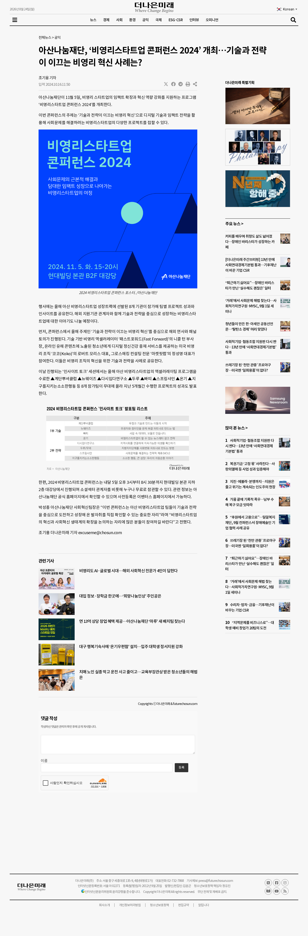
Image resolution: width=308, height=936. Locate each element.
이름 (44, 760)
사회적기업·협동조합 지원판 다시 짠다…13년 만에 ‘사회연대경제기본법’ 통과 (250, 347)
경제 (106, 20)
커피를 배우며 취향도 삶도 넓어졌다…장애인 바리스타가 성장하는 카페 (250, 241)
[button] (166, 84)
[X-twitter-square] (268, 882)
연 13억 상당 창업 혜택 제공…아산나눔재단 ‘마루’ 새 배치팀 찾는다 (132, 621)
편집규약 (183, 905)
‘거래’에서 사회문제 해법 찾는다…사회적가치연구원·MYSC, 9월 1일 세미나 (250, 306)
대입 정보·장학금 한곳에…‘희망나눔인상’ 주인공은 (120, 596)
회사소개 (104, 905)
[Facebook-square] (276, 882)
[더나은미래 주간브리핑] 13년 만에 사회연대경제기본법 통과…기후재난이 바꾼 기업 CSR (250, 265)
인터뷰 (194, 20)
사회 (119, 20)
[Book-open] (268, 891)
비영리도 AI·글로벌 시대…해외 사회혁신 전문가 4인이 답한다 (128, 570)
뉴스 (93, 20)
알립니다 (203, 905)
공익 (145, 20)
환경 (132, 20)
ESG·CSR (175, 20)
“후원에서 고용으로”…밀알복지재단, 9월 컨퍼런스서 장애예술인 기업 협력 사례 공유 (250, 522)
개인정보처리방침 (130, 905)
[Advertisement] (257, 723)
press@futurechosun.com (215, 881)
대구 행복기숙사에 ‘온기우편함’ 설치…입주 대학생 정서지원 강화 (131, 646)
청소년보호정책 (159, 905)
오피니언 (212, 20)
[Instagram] (285, 882)
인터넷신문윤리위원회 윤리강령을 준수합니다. (112, 892)
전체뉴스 (45, 37)
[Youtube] (276, 891)
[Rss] (285, 891)
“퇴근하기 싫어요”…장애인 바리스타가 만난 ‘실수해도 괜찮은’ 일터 (249, 563)
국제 (158, 20)
